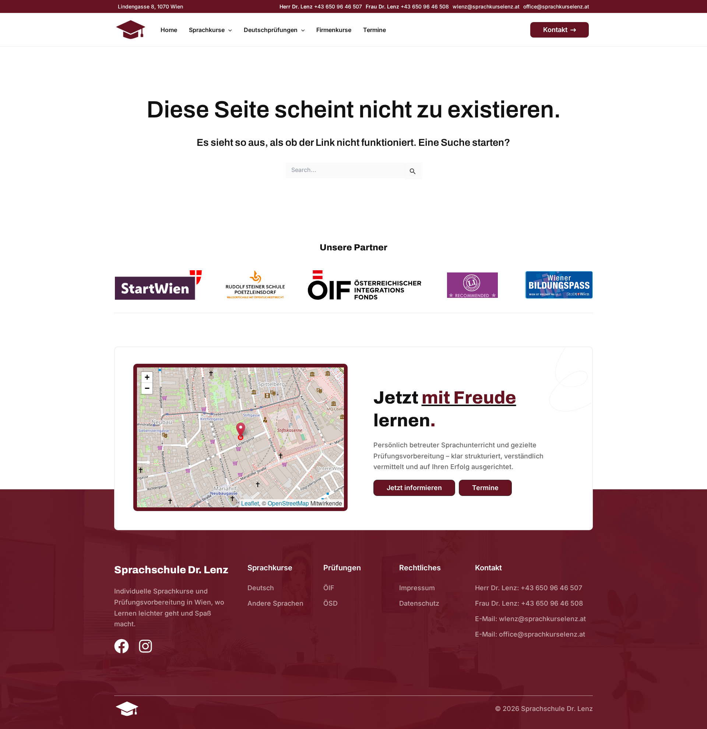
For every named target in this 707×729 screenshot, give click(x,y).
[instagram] (145, 647)
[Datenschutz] (419, 603)
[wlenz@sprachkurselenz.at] (486, 6)
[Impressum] (417, 588)
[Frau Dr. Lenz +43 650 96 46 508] (407, 6)
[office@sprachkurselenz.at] (556, 6)
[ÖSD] (330, 603)
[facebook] (121, 646)
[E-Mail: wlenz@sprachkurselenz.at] (530, 619)
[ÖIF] (328, 588)
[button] (228, 30)
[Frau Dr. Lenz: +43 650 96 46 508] (529, 603)
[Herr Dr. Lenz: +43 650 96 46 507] (528, 588)
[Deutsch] (260, 588)
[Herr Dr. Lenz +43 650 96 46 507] (320, 6)
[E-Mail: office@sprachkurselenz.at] (530, 634)
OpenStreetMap (288, 503)
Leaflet (250, 503)
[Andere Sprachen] (275, 603)
